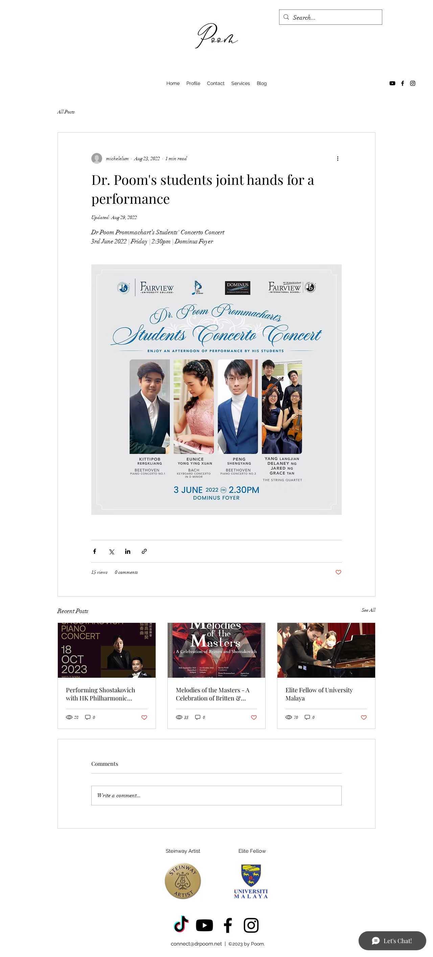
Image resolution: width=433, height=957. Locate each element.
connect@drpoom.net (196, 944)
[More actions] (338, 158)
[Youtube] (392, 83)
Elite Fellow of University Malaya (319, 694)
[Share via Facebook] (94, 551)
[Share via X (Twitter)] (111, 551)
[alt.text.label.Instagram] (412, 83)
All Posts (66, 112)
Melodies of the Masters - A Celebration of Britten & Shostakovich (212, 694)
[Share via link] (144, 551)
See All (368, 610)
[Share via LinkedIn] (127, 551)
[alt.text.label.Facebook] (402, 83)
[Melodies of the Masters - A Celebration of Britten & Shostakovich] (217, 650)
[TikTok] (181, 925)
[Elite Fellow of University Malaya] (326, 650)
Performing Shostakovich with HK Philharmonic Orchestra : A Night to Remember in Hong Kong (100, 694)
